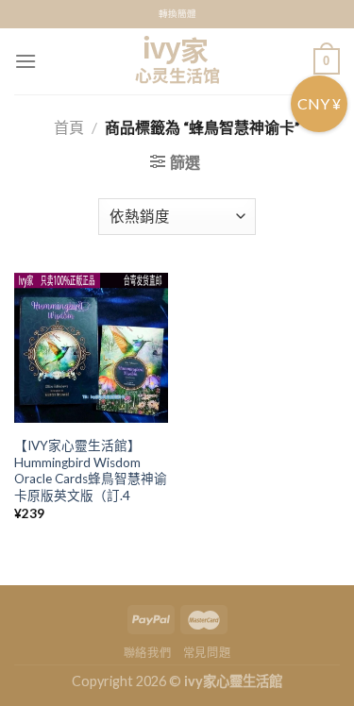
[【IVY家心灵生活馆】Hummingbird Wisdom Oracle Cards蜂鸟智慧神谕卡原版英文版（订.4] (91, 350)
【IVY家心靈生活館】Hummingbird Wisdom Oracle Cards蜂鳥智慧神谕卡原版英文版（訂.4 (90, 470)
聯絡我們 (147, 653)
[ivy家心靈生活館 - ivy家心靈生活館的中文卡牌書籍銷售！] (177, 61)
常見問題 (206, 653)
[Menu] (25, 61)
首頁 (69, 127)
